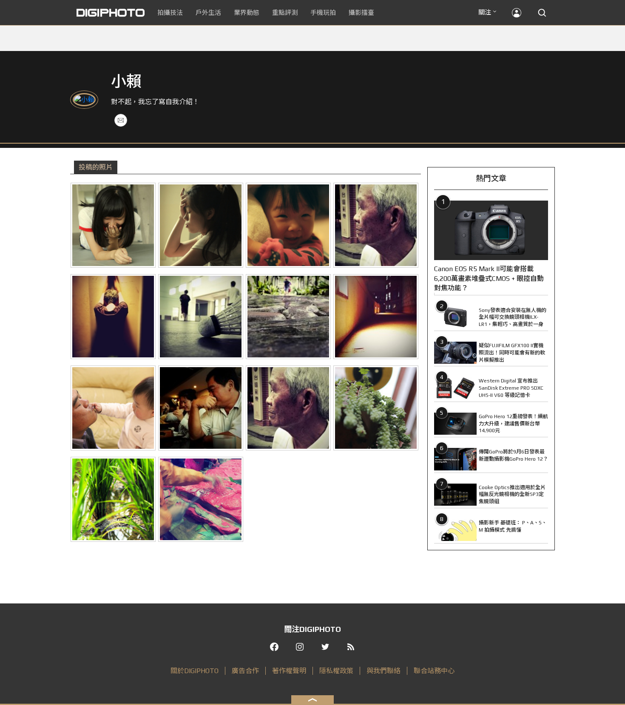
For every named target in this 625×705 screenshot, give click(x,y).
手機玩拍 (323, 12)
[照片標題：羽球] (200, 316)
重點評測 (285, 12)
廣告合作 (245, 671)
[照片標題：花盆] (375, 407)
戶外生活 (208, 12)
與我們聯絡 (383, 671)
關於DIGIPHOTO (194, 671)
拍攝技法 (170, 12)
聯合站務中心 (434, 671)
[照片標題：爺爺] (288, 407)
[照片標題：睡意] (200, 225)
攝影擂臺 (361, 12)
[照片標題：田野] (113, 499)
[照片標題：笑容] (113, 225)
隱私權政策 (336, 671)
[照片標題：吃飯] (200, 407)
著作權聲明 (289, 671)
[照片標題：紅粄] (200, 499)
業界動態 (246, 12)
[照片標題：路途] (288, 316)
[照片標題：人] (375, 225)
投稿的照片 (96, 167)
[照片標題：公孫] (113, 407)
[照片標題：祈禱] (113, 316)
